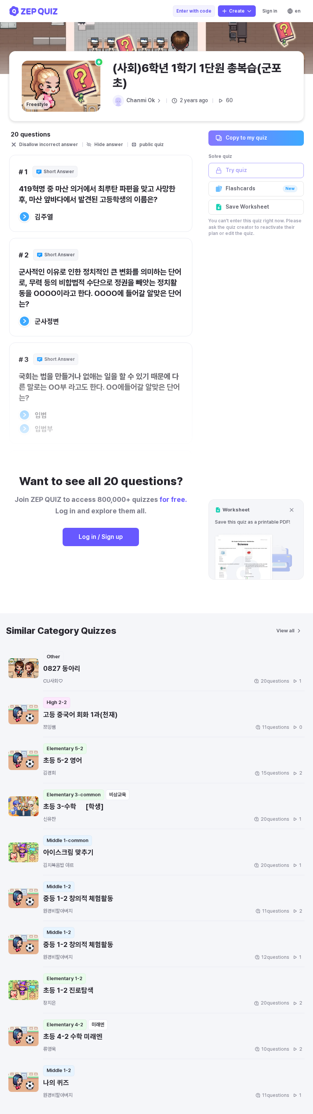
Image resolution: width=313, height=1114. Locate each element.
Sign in (269, 11)
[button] (256, 539)
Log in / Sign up (101, 536)
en (297, 11)
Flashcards (260, 188)
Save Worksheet (247, 207)
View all (285, 630)
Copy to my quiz (246, 138)
